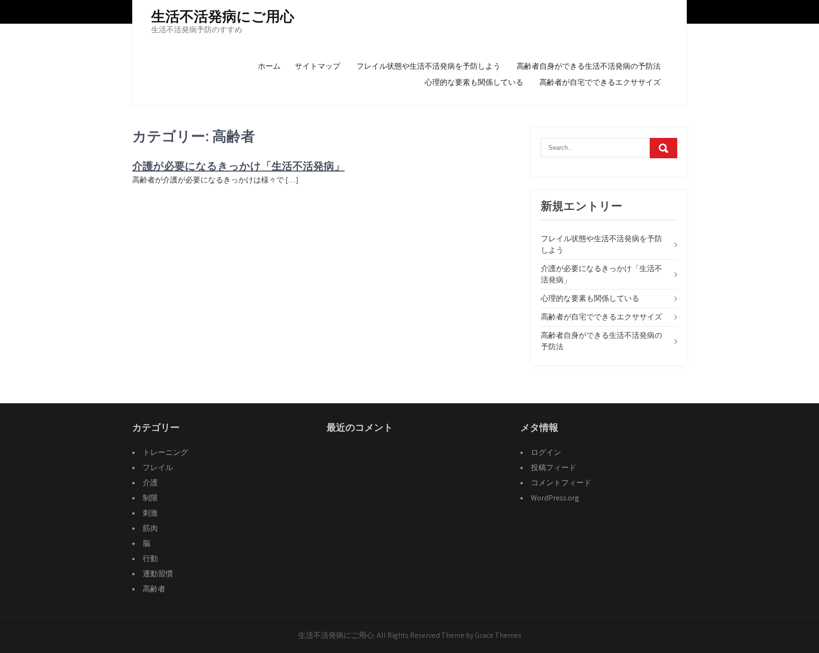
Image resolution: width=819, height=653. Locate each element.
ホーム (269, 66)
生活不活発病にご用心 (222, 16)
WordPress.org (555, 498)
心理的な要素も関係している (474, 82)
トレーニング (165, 452)
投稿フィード (553, 467)
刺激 (150, 513)
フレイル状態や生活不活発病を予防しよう (428, 66)
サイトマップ (317, 66)
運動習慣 (158, 574)
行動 (150, 558)
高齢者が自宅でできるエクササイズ (600, 82)
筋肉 (150, 528)
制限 (150, 498)
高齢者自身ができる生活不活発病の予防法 (589, 66)
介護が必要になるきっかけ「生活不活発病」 (238, 166)
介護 (150, 483)
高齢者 (154, 589)
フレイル (158, 467)
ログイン (546, 452)
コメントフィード (561, 483)
